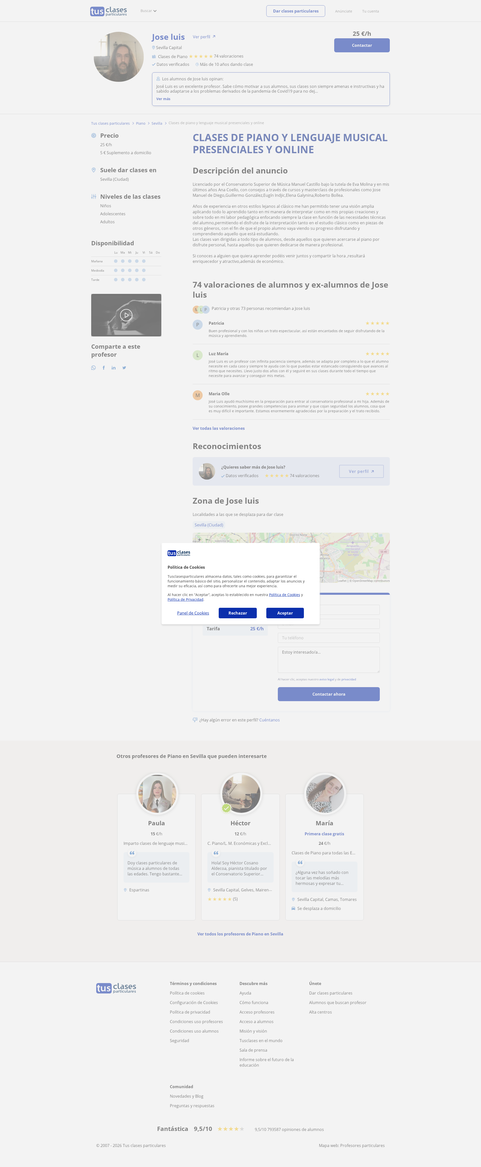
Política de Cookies (284, 594)
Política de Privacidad (185, 599)
